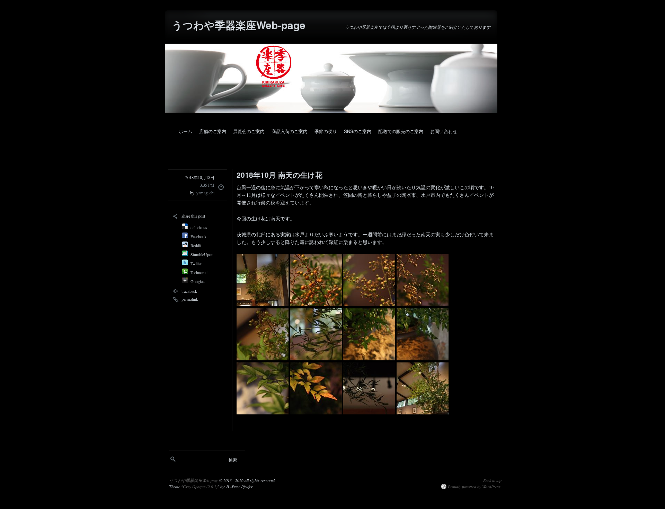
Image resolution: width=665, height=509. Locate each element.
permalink (189, 299)
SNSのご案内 (357, 131)
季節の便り (325, 131)
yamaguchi (205, 192)
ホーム (185, 131)
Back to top (492, 480)
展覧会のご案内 (249, 131)
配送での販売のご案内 (400, 131)
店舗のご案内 (212, 131)
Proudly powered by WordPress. (475, 486)
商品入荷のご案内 (290, 131)
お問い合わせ (443, 131)
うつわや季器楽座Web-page (238, 24)
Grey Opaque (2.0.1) (200, 486)
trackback (189, 291)
